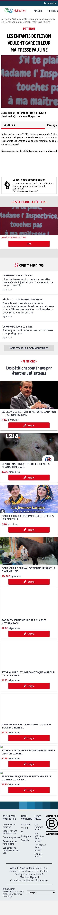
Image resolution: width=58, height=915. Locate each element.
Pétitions (16, 19)
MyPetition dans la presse (40, 901)
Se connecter (50, 3)
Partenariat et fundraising (10, 896)
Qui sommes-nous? (39, 881)
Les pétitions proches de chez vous (11, 904)
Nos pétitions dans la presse (39, 891)
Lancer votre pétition (9, 879)
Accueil (38, 10)
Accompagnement (12, 891)
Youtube (25, 894)
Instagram (26, 890)
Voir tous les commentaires (29, 349)
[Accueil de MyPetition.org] (15, 11)
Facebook (26, 878)
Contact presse (38, 909)
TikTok (24, 882)
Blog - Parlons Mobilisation (10, 886)
